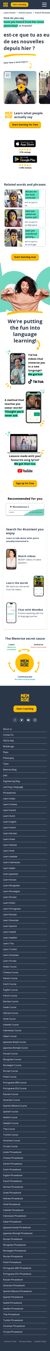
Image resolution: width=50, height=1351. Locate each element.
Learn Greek (9, 839)
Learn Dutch (9, 816)
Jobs (5, 775)
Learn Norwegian (11, 891)
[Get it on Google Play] (25, 159)
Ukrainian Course (11, 1140)
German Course (10, 1001)
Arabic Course (10, 966)
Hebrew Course (10, 1013)
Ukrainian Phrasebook (14, 1326)
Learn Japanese (10, 874)
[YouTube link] (28, 720)
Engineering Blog (11, 781)
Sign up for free (25, 483)
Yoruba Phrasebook (12, 1331)
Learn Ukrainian (11, 955)
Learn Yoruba (9, 960)
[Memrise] (6, 5)
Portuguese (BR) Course (14, 1082)
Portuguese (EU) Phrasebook (17, 1273)
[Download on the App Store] (25, 143)
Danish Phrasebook (12, 1163)
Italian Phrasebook (12, 1221)
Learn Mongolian (11, 885)
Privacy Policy (25, 1341)
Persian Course (10, 1071)
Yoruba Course (10, 1146)
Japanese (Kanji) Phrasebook (17, 1227)
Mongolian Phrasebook (14, 1244)
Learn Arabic (9, 798)
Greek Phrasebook (12, 1192)
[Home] (8, 115)
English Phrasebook (12, 1175)
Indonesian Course (12, 1030)
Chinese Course (10, 972)
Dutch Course (9, 984)
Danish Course (10, 978)
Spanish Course (10, 1111)
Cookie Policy (40, 1341)
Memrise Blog (10, 769)
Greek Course (9, 1007)
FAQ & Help (8, 740)
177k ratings (25, 152)
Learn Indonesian (11, 862)
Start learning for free (25, 124)
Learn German (10, 833)
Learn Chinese (10, 804)
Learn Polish (9, 902)
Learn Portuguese (12, 908)
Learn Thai (8, 943)
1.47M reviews (25, 168)
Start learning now (25, 257)
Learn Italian (9, 868)
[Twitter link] (22, 720)
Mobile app (8, 746)
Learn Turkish (10, 949)
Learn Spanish (10, 926)
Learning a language (13, 787)
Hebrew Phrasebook (13, 1198)
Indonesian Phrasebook (14, 1215)
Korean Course (10, 1053)
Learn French (10, 12)
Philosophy (8, 758)
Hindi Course (9, 1018)
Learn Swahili (9, 931)
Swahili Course (10, 1117)
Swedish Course (10, 1123)
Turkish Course (10, 1134)
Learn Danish (9, 810)
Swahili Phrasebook (12, 1302)
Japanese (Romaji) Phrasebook (18, 1233)
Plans (5, 752)
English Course (10, 989)
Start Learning (19, 4)
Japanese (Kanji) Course (14, 1042)
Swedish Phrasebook (13, 1308)
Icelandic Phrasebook (13, 1210)
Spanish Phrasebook (13, 1297)
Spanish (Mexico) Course (15, 1105)
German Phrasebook (13, 1186)
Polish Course (9, 1076)
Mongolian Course (12, 1059)
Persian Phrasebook (13, 1256)
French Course (25, 12)
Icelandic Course (11, 1024)
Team (6, 763)
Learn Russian (10, 914)
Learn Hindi (8, 850)
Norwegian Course (12, 1065)
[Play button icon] (21, 87)
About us (7, 729)
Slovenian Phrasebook (14, 1285)
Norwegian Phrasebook (14, 1250)
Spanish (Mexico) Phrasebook (17, 1291)
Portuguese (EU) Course (14, 1088)
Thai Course (9, 1129)
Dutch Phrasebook (12, 1169)
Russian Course (10, 1094)
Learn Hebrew (10, 845)
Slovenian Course (11, 1100)
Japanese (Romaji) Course (15, 1047)
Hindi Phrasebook (11, 1204)
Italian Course (10, 1036)
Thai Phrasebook (11, 1314)
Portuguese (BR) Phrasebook (17, 1268)
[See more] (44, 5)
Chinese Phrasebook (13, 1158)
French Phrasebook (12, 1181)
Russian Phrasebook (13, 1279)
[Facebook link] (15, 720)
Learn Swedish (10, 937)
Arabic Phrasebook (12, 1152)
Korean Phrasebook (12, 1239)
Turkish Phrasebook (13, 1320)
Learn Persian (10, 897)
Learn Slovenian (11, 920)
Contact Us (8, 734)
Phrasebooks (9, 792)
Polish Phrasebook (12, 1262)
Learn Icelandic (10, 856)
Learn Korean (9, 879)
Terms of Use (10, 1341)
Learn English (9, 821)
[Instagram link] (35, 720)
